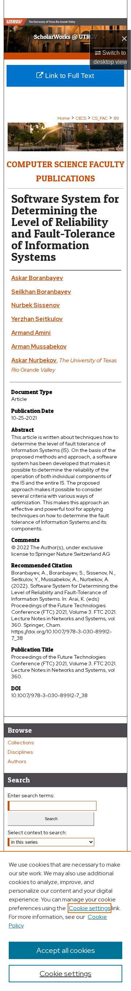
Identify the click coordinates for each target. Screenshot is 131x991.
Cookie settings (89, 908)
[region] (65, 921)
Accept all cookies (65, 950)
